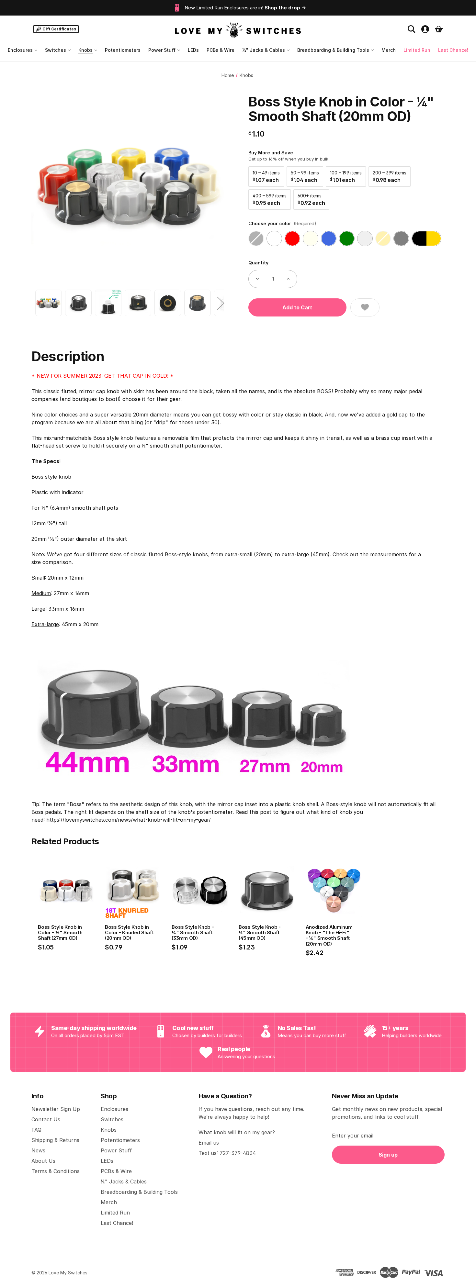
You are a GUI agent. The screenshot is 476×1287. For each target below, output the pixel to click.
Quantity (258, 262)
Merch (388, 50)
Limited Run (416, 50)
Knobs (85, 50)
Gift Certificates (59, 29)
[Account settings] (425, 29)
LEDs (193, 50)
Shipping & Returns (55, 1140)
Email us (208, 1142)
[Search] (411, 29)
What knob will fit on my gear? (236, 1132)
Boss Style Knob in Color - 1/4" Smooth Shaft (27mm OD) (60, 932)
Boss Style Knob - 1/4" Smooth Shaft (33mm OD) (193, 932)
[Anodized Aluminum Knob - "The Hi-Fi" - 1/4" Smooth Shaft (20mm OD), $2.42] (334, 890)
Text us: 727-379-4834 (227, 1153)
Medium (41, 593)
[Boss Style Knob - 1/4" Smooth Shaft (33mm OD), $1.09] (200, 890)
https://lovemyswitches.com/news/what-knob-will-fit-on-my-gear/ (128, 819)
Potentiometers (123, 50)
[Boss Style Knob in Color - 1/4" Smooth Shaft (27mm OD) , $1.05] (66, 890)
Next (220, 303)
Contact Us (45, 1119)
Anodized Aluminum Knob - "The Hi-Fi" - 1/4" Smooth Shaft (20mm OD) (329, 935)
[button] (266, 176)
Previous (38, 303)
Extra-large (45, 624)
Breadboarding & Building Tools (333, 50)
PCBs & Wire (220, 50)
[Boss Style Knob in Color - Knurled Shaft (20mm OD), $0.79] (133, 890)
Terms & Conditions (55, 1171)
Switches (55, 50)
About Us (43, 1161)
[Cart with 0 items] (439, 29)
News (38, 1150)
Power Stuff (162, 50)
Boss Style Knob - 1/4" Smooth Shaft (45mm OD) (260, 932)
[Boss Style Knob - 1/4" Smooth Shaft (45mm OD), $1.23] (267, 890)
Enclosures (20, 50)
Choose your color (282, 223)
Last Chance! (453, 50)
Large (38, 608)
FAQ (36, 1129)
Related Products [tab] (65, 841)
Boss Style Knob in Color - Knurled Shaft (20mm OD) (129, 932)
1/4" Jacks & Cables (263, 50)
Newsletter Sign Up (55, 1109)
